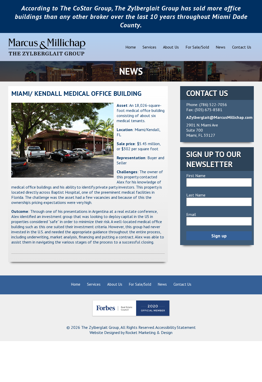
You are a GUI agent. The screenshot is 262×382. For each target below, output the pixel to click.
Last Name (195, 195)
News (220, 47)
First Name (195, 175)
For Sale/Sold (197, 47)
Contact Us (241, 47)
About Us (171, 47)
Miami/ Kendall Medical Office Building (76, 93)
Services (149, 47)
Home (130, 47)
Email (191, 214)
